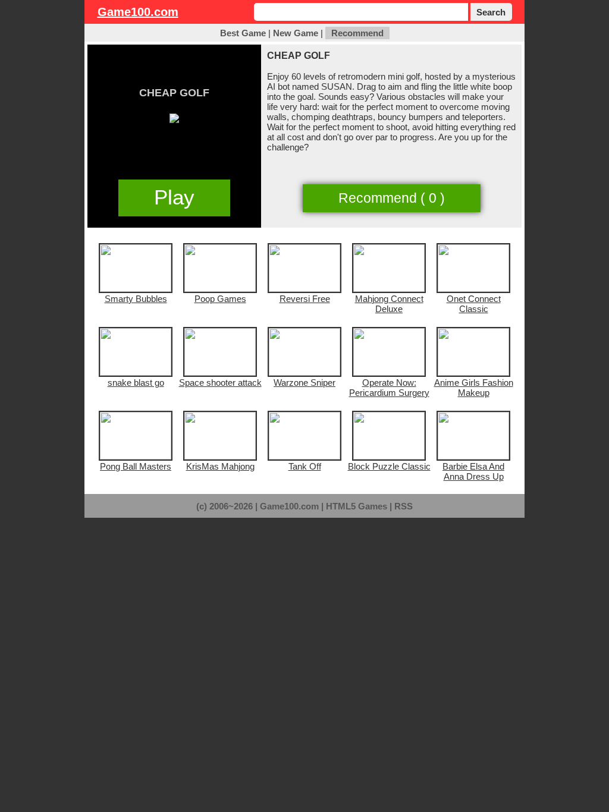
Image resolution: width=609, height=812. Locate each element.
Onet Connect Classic (474, 304)
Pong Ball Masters (135, 466)
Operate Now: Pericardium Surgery (389, 387)
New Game (295, 33)
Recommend (357, 33)
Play (174, 197)
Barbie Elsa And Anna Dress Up (473, 471)
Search (491, 12)
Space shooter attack (220, 382)
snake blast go (136, 382)
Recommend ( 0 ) (391, 198)
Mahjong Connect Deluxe (389, 304)
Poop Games (220, 299)
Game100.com (138, 11)
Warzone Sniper (304, 382)
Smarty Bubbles (136, 299)
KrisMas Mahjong (220, 466)
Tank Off (304, 466)
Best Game (243, 33)
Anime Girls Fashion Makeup (473, 387)
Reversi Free (305, 299)
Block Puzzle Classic (389, 466)
